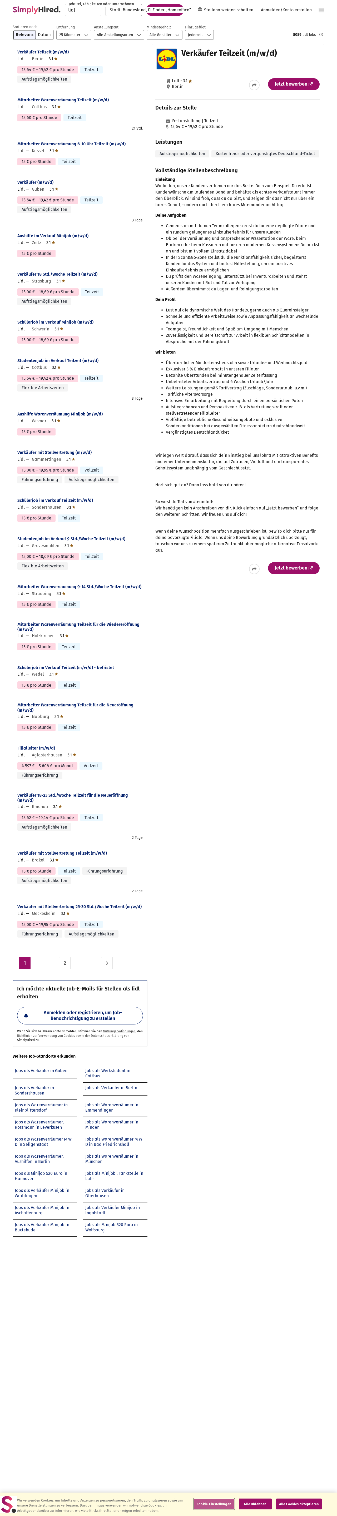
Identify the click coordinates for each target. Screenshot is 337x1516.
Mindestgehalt (159, 27)
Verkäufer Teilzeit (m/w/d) (43, 52)
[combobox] (83, 10)
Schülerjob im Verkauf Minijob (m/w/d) (55, 322)
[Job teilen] (254, 85)
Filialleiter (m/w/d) (36, 748)
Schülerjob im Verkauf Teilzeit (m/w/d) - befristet (65, 667)
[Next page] (107, 963)
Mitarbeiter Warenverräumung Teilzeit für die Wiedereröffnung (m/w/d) (78, 627)
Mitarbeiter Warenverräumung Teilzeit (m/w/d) (63, 99)
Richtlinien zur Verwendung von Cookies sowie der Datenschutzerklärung (70, 1036)
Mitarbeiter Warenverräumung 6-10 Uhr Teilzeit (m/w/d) (71, 143)
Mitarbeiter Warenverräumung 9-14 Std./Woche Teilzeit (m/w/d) (79, 586)
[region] (168, 1504)
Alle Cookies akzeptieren (299, 1504)
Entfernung (65, 27)
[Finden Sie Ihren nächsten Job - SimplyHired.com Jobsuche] (37, 10)
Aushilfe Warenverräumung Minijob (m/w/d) (60, 414)
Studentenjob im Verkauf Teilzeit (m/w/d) (57, 360)
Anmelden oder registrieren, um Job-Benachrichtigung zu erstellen (83, 1015)
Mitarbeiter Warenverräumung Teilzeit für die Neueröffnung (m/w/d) (75, 707)
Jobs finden (165, 10)
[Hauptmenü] (321, 10)
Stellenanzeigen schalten (228, 9)
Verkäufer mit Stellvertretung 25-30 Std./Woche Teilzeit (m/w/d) (79, 906)
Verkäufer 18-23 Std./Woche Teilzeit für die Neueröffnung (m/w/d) (72, 798)
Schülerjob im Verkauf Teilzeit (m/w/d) (55, 500)
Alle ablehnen (255, 1504)
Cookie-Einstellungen (214, 1504)
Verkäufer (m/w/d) (35, 182)
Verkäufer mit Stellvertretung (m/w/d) (54, 452)
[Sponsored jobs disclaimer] (321, 34)
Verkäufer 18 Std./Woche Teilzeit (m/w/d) (57, 274)
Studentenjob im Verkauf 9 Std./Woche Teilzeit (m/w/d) (71, 538)
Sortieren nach (25, 27)
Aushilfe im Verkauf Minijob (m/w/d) (52, 235)
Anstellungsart (106, 27)
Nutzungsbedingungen (119, 1031)
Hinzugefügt (195, 27)
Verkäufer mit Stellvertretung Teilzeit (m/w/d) (62, 853)
